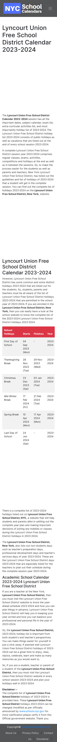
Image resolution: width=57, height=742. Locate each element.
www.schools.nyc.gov (31, 711)
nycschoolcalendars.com (36, 726)
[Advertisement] (28, 82)
